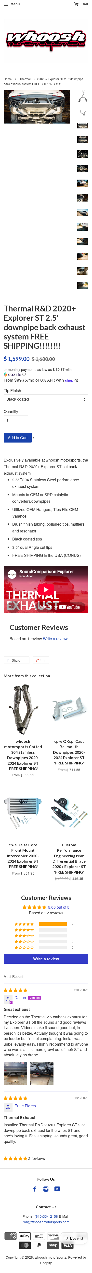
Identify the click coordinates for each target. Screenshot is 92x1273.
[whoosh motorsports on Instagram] (46, 1189)
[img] (15, 990)
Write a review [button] (46, 959)
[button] (46, 372)
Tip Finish (12, 390)
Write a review (55, 638)
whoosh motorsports (50, 1257)
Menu (15, 3)
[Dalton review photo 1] (15, 1073)
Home (8, 79)
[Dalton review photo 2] (42, 1073)
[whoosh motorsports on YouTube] (57, 1189)
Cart (84, 3)
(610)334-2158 (46, 1216)
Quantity (11, 411)
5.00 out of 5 (58, 907)
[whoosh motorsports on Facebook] (34, 1189)
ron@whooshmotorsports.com (46, 1221)
